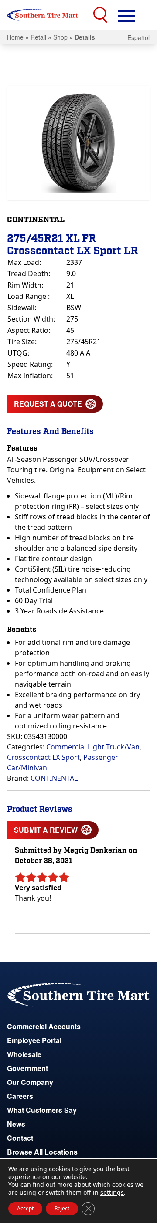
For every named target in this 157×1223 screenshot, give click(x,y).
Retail (38, 37)
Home (15, 37)
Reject (62, 1208)
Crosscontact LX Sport (43, 757)
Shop (60, 37)
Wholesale (24, 1054)
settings (112, 1192)
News (16, 1124)
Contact (20, 1138)
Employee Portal (34, 1040)
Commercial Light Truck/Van (93, 747)
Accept (25, 1208)
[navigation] (126, 15)
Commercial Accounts (44, 1026)
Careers (20, 1096)
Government (27, 1068)
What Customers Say (42, 1110)
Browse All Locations (42, 1152)
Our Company (30, 1082)
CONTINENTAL (54, 778)
